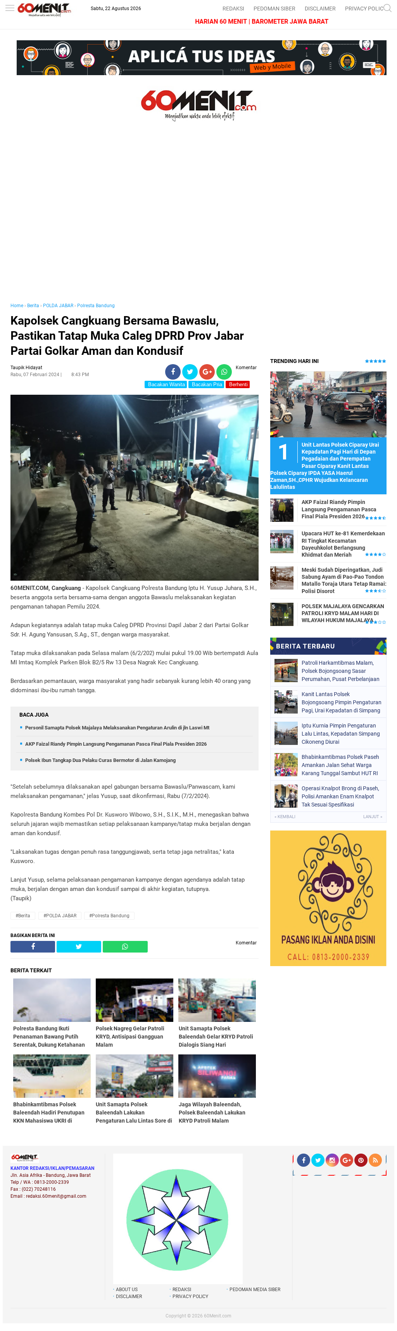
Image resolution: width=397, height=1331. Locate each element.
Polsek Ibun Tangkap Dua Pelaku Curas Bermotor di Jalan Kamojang (100, 760)
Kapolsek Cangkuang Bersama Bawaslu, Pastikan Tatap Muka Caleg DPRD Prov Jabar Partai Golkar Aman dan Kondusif (127, 336)
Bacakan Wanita (166, 384)
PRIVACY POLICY (366, 8)
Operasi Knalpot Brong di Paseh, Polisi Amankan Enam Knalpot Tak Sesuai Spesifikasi (340, 796)
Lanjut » (372, 816)
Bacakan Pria (206, 384)
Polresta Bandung (96, 305)
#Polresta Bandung (109, 915)
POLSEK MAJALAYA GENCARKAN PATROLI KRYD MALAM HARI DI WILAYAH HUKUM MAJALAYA (343, 613)
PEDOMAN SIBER (274, 8)
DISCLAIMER (320, 8)
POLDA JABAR (58, 305)
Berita (33, 305)
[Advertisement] (134, 220)
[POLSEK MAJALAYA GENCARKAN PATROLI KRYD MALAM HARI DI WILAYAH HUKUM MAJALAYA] (281, 614)
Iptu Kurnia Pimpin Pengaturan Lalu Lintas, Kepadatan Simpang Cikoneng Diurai (341, 733)
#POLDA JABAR (59, 915)
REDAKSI (233, 8)
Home (16, 305)
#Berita (23, 915)
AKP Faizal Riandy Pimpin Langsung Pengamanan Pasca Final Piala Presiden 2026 (116, 744)
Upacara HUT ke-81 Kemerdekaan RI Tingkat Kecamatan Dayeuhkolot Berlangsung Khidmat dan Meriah (343, 544)
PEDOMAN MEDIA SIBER (255, 1289)
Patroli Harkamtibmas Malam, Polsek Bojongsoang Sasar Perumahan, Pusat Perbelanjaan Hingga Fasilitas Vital (341, 671)
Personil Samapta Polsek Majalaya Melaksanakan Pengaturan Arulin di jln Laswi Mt (117, 728)
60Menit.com (217, 1316)
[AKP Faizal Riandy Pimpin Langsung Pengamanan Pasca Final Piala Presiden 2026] (281, 510)
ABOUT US (127, 1289)
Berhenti (238, 384)
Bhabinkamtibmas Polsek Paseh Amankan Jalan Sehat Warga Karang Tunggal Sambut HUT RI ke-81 (340, 765)
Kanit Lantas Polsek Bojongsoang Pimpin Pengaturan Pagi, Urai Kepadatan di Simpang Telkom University (341, 702)
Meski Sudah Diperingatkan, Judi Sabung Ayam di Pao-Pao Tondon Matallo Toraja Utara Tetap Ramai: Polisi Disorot (344, 580)
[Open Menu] (9, 8)
